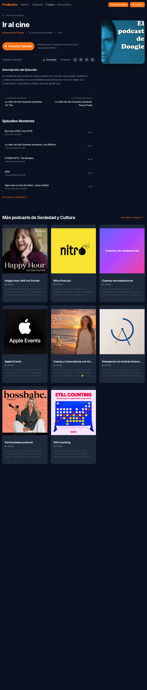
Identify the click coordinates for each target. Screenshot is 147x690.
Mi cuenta (137, 4)
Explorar (25, 4)
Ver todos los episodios (14, 197)
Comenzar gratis (118, 4)
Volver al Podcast (14, 15)
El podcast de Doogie (13, 32)
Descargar (51, 59)
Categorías (37, 4)
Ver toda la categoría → (133, 217)
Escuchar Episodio (20, 46)
